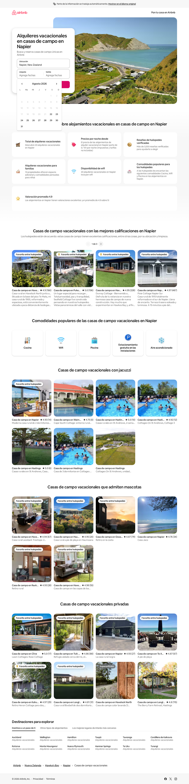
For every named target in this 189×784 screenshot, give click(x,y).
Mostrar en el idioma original (122, 4)
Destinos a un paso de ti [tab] (23, 728)
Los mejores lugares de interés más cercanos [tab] (94, 728)
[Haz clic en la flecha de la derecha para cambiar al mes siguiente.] (56, 84)
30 (57, 120)
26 (33, 120)
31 (22, 126)
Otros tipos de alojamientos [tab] (54, 728)
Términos (50, 779)
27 (39, 120)
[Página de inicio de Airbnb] (19, 12)
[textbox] (30, 75)
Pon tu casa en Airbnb (163, 12)
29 (51, 120)
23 (57, 114)
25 (27, 120)
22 (51, 114)
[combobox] (43, 65)
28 (45, 120)
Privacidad (38, 779)
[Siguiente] (100, 244)
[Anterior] (88, 244)
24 (22, 120)
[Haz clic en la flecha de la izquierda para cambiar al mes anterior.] (22, 84)
